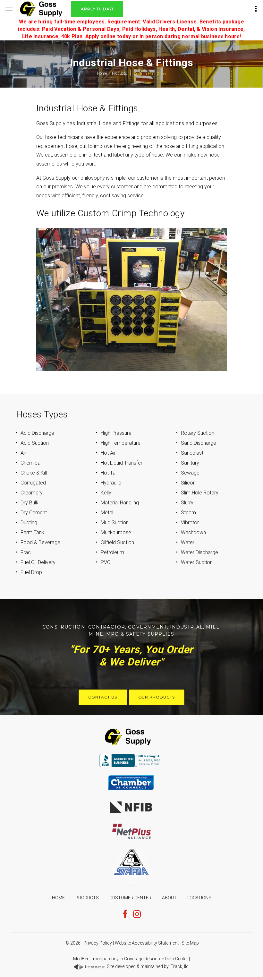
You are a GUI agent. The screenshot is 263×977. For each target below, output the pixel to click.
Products (119, 73)
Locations (199, 897)
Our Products (156, 697)
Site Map (190, 943)
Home (102, 73)
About (169, 897)
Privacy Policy (97, 943)
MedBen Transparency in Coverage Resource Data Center (130, 958)
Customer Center (130, 897)
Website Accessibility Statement (147, 943)
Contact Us (102, 697)
